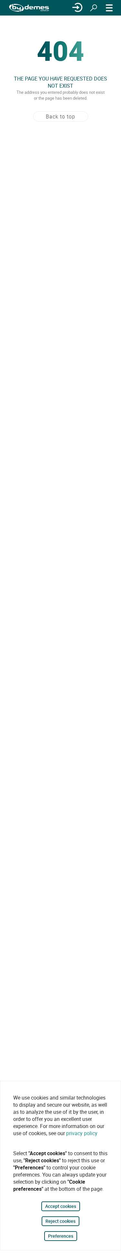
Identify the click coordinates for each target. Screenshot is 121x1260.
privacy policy (81, 1133)
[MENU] (109, 8)
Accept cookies (60, 1206)
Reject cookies (60, 1221)
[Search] (93, 8)
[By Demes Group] (29, 8)
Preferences (60, 1236)
